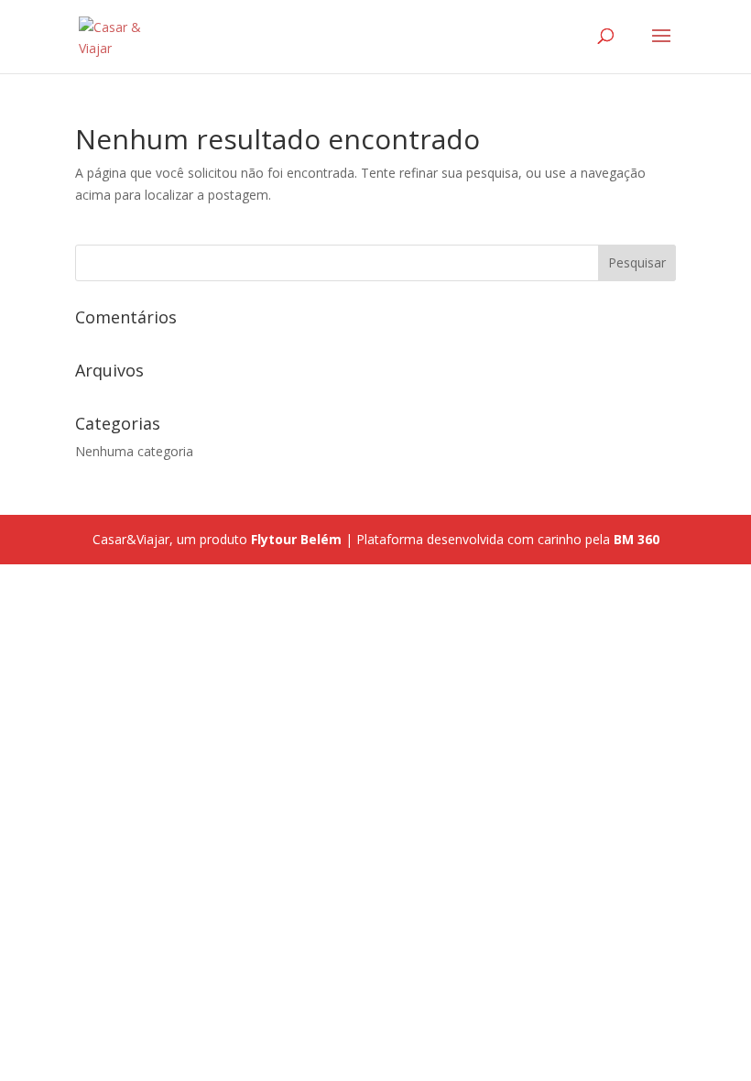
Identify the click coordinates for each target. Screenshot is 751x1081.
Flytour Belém (296, 539)
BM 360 (636, 539)
